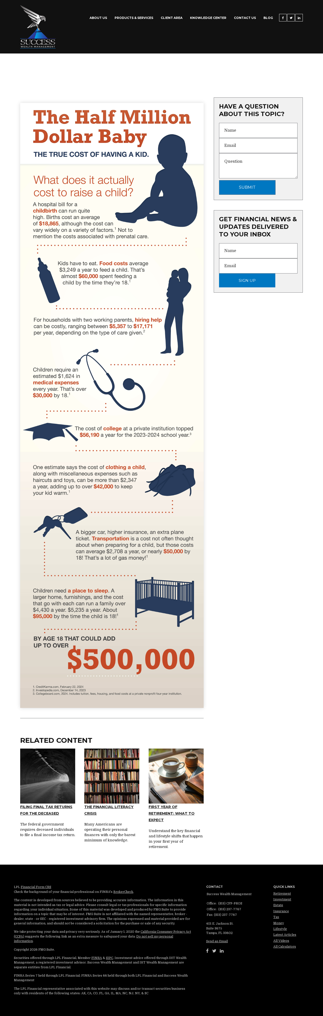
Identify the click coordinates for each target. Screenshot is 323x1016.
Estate (278, 905)
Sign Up (247, 280)
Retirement (282, 893)
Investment (282, 899)
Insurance (281, 911)
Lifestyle (280, 929)
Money (278, 923)
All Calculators (284, 946)
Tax (276, 917)
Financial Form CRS (36, 887)
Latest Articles (284, 935)
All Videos (281, 941)
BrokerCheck (123, 892)
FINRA (96, 958)
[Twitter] (214, 951)
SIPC (109, 958)
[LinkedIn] (222, 951)
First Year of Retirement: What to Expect (172, 813)
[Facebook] (207, 951)
